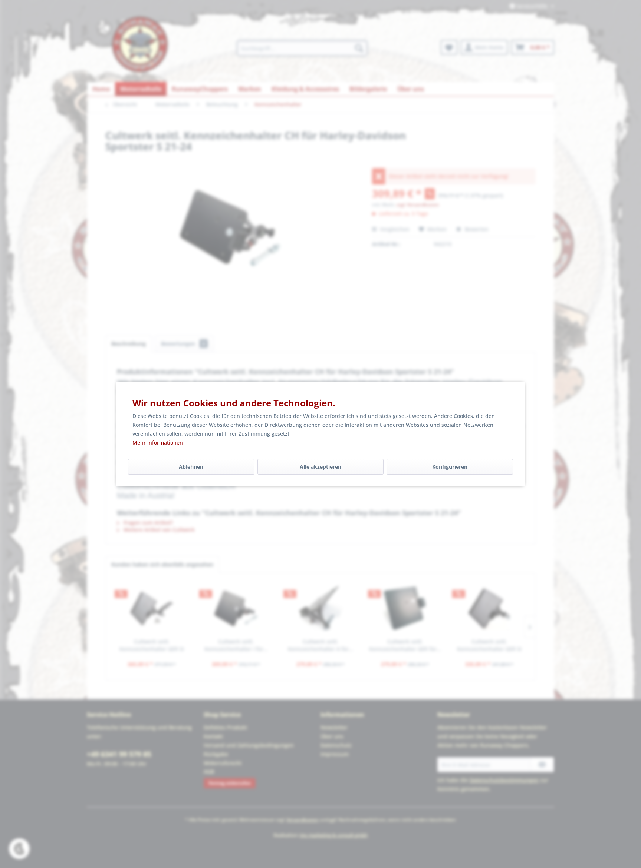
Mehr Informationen (157, 442)
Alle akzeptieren (320, 466)
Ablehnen (191, 466)
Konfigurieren (449, 466)
